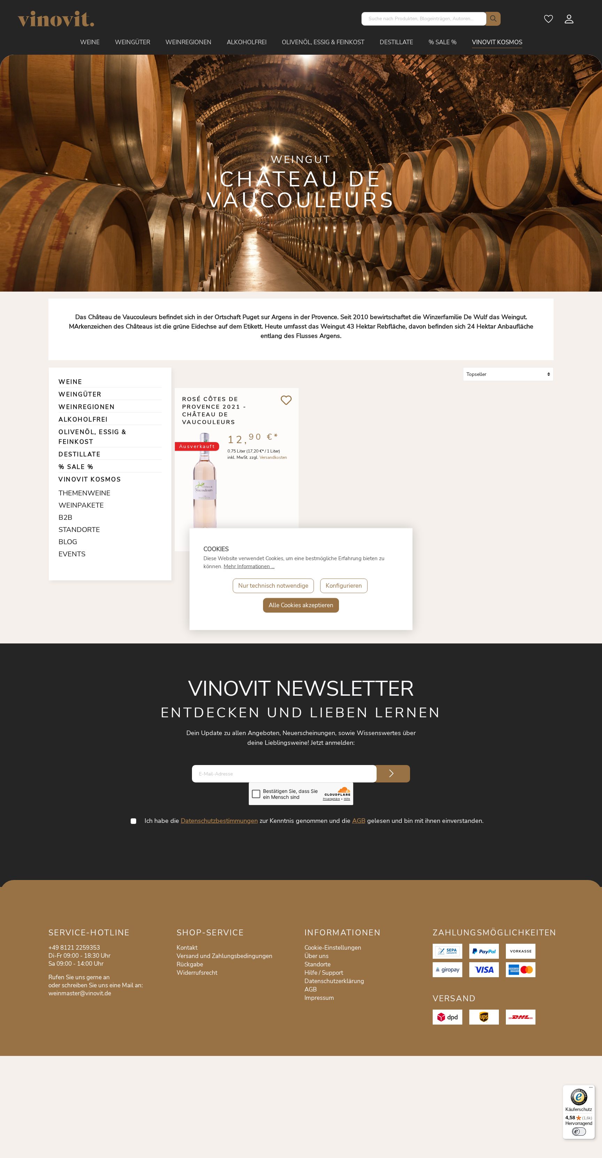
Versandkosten (273, 457)
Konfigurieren (344, 586)
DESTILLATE (80, 454)
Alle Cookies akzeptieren (301, 605)
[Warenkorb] (585, 21)
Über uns (316, 956)
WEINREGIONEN (87, 407)
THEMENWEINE (77, 493)
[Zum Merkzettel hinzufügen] (286, 400)
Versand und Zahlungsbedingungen (224, 956)
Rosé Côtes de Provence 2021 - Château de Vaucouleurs (214, 406)
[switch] (579, 1131)
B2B (65, 517)
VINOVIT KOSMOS (90, 480)
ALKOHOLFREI (83, 420)
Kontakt (187, 948)
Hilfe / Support (323, 973)
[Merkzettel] (549, 21)
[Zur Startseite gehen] (55, 18)
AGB (358, 821)
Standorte (317, 964)
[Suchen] (492, 19)
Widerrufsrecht (197, 973)
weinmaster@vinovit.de (79, 993)
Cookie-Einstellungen (332, 948)
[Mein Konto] (570, 21)
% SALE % (76, 467)
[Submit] (391, 773)
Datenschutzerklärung (334, 981)
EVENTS (72, 554)
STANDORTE (77, 529)
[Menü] (591, 1089)
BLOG (68, 542)
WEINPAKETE (77, 505)
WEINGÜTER (80, 395)
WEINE (71, 382)
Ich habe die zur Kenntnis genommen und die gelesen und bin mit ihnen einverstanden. (314, 821)
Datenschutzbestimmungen (219, 821)
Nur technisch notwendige (273, 586)
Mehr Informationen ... (249, 566)
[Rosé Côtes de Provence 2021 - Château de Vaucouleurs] (204, 481)
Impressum (319, 998)
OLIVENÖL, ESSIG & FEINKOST (93, 437)
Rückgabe (190, 964)
